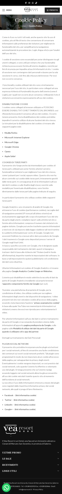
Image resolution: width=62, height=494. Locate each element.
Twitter (8, 400)
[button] (6, 487)
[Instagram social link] (29, 3)
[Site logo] (31, 10)
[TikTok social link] (36, 3)
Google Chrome (12, 147)
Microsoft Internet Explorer (17, 137)
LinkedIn (8, 404)
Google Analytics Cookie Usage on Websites (32, 271)
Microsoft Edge (11, 142)
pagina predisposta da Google (37, 325)
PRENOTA (53, 10)
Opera (7, 151)
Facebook (9, 395)
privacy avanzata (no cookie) (46, 303)
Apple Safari (10, 156)
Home (23, 26)
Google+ (9, 409)
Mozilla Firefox (11, 133)
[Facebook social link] (26, 3)
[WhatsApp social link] (32, 3)
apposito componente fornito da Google (21, 284)
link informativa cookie (26, 395)
